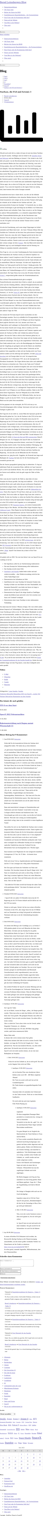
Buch (14, 1422)
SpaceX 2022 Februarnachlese (12, 714)
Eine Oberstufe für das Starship (21, 1333)
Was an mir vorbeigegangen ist (13, 1406)
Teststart (20, 243)
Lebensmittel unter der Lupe (12, 1386)
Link (2, 657)
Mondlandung (3, 1433)
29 (21, 1468)
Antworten (17, 739)
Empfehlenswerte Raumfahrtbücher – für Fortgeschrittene (23, 47)
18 (40, 1461)
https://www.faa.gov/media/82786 (14, 1247)
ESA (9, 1425)
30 (27, 1468)
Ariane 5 (16, 1419)
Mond (36, 1429)
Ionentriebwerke (11, 1429)
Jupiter (23, 1429)
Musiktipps (7, 1391)
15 (21, 1461)
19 (3, 1464)
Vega (20, 1443)
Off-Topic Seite (9, 41)
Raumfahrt (7, 1396)
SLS (40, 614)
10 (33, 1457)
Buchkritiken (8, 1362)
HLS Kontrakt (7, 545)
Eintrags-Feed (8, 1481)
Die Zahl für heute (9, 1373)
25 (40, 1464)
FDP (29, 1425)
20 (9, 1464)
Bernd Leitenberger (10, 96)
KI (5, 1383)
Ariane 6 (24, 1419)
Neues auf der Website (11, 52)
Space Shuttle (25, 1438)
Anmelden (7, 1478)
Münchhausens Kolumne (11, 1388)
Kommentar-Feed (9, 1483)
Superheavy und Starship (11, 571)
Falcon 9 (15, 1425)
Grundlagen (7, 1380)
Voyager (30, 1443)
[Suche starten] (20, 65)
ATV (35, 1419)
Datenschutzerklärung (11, 38)
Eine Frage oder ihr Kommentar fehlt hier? (18, 50)
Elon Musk (3, 1425)
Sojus (16, 1438)
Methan (32, 1429)
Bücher (6, 1360)
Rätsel (6, 1399)
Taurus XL (16, 292)
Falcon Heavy (24, 1425)
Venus (25, 1443)
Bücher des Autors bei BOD (13, 44)
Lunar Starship (13, 691)
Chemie (6, 1365)
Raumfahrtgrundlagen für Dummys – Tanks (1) (26, 1292)
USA (15, 1443)
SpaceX (6, 100)
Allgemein (7, 1357)
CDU (23, 1422)
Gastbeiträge (7, 1378)
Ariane (9, 1419)
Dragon (35, 1422)
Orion (15, 1433)
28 (15, 1468)
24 (33, 1464)
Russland (34, 1433)
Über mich (7, 58)
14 (15, 1461)
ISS (18, 1429)
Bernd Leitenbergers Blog (13, 2)
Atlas (30, 1419)
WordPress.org (8, 1486)
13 (9, 1461)
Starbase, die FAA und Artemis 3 (13, 87)
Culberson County (5, 510)
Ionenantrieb (3, 1429)
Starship (20, 691)
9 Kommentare (9, 102)
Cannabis (18, 1422)
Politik (6, 1393)
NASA (10, 1433)
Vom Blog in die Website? (12, 55)
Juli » (23, 1471)
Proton (22, 1433)
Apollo (3, 1419)
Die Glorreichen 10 (10, 1370)
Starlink (2, 1443)
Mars (27, 1429)
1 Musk (6, 550)
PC (19, 1433)
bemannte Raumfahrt (6, 1422)
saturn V (2, 1438)
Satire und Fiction (9, 1401)
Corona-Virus (28, 1422)
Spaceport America (18, 505)
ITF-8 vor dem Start (8, 705)
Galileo (34, 1425)
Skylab (7, 1438)
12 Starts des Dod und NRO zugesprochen (24, 437)
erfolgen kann (29, 540)
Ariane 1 (2, 275)
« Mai (19, 1471)
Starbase (11, 458)
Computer (7, 1367)
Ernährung (7, 1375)
